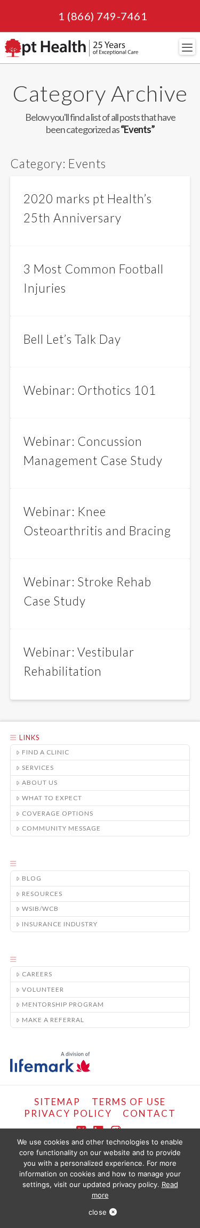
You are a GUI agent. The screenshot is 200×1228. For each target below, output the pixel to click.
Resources (42, 894)
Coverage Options (57, 813)
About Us (40, 782)
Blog (32, 878)
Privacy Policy (68, 1113)
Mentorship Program (63, 1004)
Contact (149, 1113)
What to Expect (52, 798)
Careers (37, 974)
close (98, 1212)
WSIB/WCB (40, 908)
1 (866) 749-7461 (102, 16)
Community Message (61, 828)
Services (38, 767)
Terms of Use (129, 1101)
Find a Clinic (45, 752)
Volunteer (43, 989)
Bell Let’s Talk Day (72, 339)
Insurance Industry (60, 924)
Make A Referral (53, 1020)
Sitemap (57, 1101)
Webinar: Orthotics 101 (89, 390)
